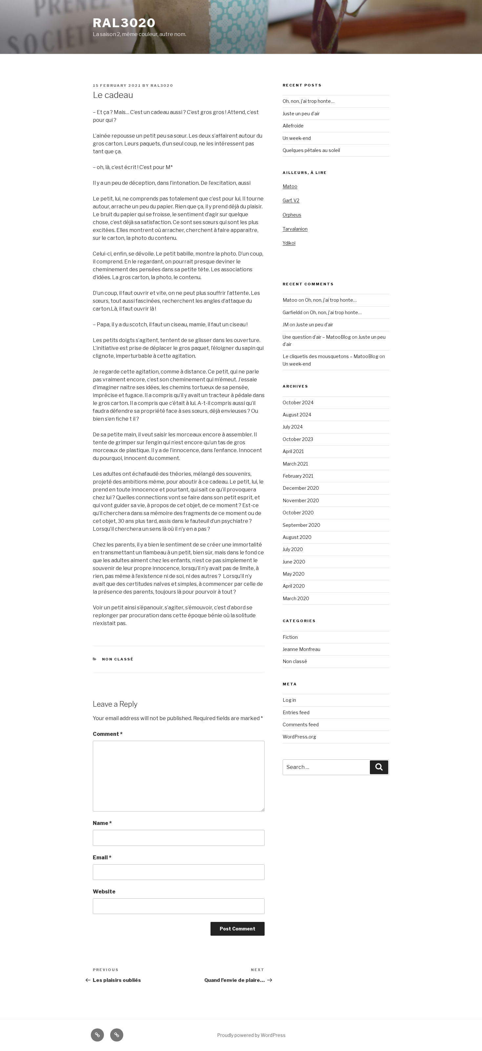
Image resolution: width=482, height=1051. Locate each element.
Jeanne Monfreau (301, 649)
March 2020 (296, 598)
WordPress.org (299, 736)
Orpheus (292, 215)
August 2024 (297, 414)
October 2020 (298, 512)
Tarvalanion (295, 229)
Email (102, 857)
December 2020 (301, 488)
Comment (108, 734)
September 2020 (301, 525)
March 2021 (295, 464)
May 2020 (294, 574)
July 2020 (293, 549)
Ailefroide (293, 125)
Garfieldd (292, 312)
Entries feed (296, 712)
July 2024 (293, 427)
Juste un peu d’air (301, 113)
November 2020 (301, 500)
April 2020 (294, 586)
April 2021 (293, 451)
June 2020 (294, 561)
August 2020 (297, 537)
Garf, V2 (291, 200)
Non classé (118, 659)
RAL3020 (124, 23)
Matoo (290, 186)
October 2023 (298, 439)
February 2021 (298, 476)
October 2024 (298, 402)
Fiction (290, 637)
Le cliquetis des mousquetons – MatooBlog (330, 356)
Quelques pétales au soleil (311, 150)
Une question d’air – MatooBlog (317, 337)
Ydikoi (289, 243)
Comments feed (301, 724)
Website (104, 892)
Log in (289, 700)
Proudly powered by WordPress (251, 1035)
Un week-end (297, 138)
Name (102, 823)
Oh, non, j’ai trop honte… (308, 101)
